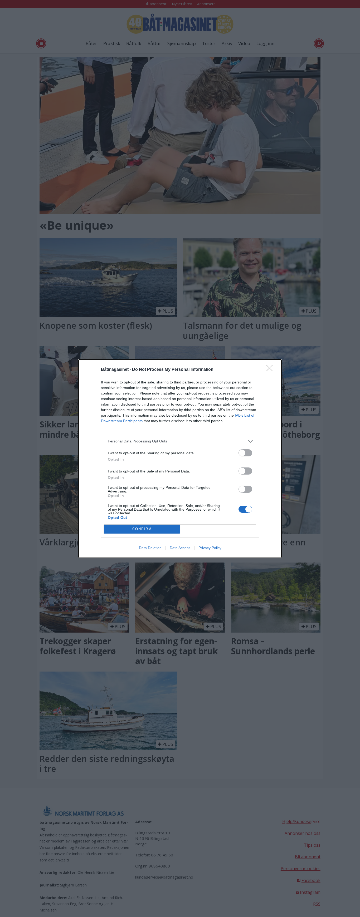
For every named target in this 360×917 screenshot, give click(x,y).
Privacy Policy (209, 548)
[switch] (245, 452)
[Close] (271, 370)
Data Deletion (150, 548)
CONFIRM (142, 529)
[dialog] (180, 458)
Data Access (180, 548)
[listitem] (180, 441)
